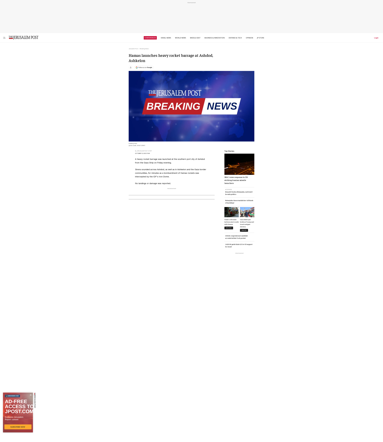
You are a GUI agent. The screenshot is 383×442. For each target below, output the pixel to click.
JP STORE (260, 38)
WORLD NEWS (180, 38)
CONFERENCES (150, 38)
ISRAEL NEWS (166, 38)
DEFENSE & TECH (235, 38)
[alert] (18, 419)
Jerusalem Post (133, 48)
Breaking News (144, 48)
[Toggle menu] (4, 38)
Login (376, 38)
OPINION (249, 38)
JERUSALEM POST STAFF (144, 151)
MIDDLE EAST (195, 38)
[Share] (131, 67)
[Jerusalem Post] (22, 38)
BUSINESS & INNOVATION (214, 38)
